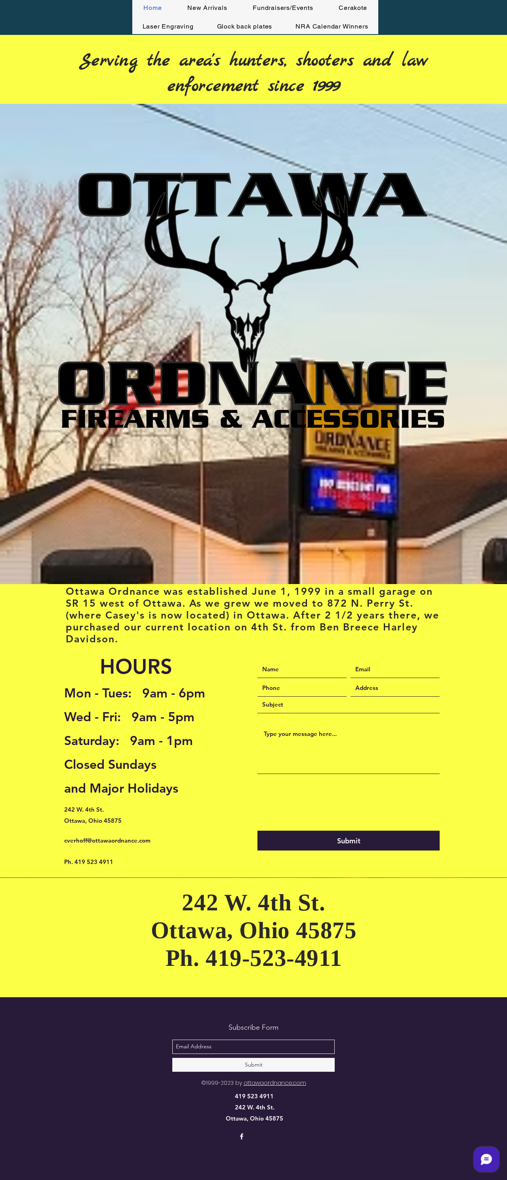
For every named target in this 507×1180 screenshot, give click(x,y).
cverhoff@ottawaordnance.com (107, 840)
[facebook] (242, 1136)
